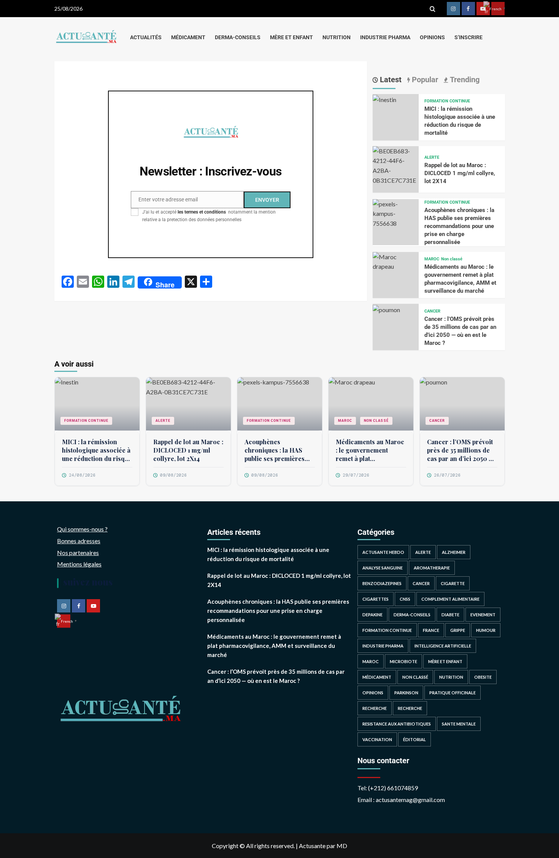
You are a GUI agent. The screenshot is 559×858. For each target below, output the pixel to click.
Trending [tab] (464, 79)
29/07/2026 (356, 475)
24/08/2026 (82, 475)
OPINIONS (432, 37)
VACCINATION (377, 739)
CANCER (432, 311)
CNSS (405, 598)
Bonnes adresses (78, 540)
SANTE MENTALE (459, 723)
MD (342, 845)
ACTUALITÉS (146, 37)
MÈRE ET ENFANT (291, 37)
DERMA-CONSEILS (237, 37)
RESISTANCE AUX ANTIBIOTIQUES (396, 723)
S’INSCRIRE (468, 37)
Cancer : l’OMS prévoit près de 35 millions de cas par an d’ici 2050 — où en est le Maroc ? (460, 450)
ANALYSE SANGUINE (382, 567)
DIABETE (450, 614)
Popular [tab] (424, 79)
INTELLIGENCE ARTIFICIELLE (442, 645)
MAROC (431, 259)
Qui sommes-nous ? (82, 529)
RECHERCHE (374, 708)
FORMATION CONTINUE (447, 101)
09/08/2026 (173, 475)
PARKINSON (406, 692)
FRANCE (431, 630)
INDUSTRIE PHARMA (385, 37)
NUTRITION (336, 37)
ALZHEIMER (453, 552)
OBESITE (483, 677)
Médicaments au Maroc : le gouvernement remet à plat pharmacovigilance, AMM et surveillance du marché (370, 450)
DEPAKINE (372, 614)
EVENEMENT (482, 614)
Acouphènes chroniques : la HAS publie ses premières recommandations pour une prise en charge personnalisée (459, 226)
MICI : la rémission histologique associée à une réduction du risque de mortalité (97, 450)
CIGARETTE (453, 583)
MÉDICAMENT (188, 37)
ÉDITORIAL (414, 739)
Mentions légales (79, 564)
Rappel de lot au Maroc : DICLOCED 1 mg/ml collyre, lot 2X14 (459, 173)
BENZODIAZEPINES (382, 583)
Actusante (312, 845)
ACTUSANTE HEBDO (383, 552)
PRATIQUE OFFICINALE (452, 692)
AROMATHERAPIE (432, 567)
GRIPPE (457, 630)
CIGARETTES (375, 598)
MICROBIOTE (403, 661)
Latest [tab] (390, 79)
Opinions (372, 692)
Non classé (451, 259)
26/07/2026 (447, 475)
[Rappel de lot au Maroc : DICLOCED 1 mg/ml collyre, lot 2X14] (396, 164)
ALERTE (431, 157)
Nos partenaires (78, 552)
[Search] (432, 8)
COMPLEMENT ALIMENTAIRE (450, 598)
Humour (485, 630)
